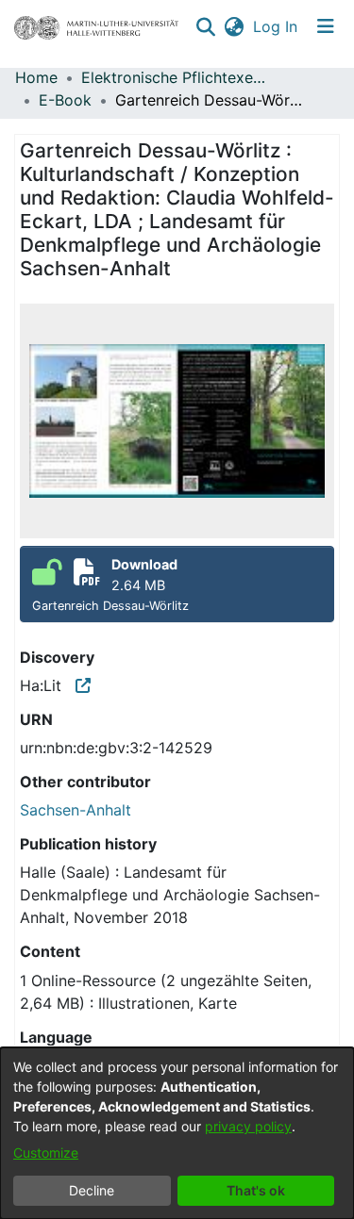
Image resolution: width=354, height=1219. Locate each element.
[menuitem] (233, 26)
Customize (45, 1153)
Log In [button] (276, 26)
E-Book (65, 100)
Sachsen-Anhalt (75, 809)
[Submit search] (205, 26)
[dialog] (177, 1133)
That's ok (256, 1190)
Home (36, 77)
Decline (91, 1190)
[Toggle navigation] (326, 26)
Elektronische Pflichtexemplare (175, 77)
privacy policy (248, 1126)
